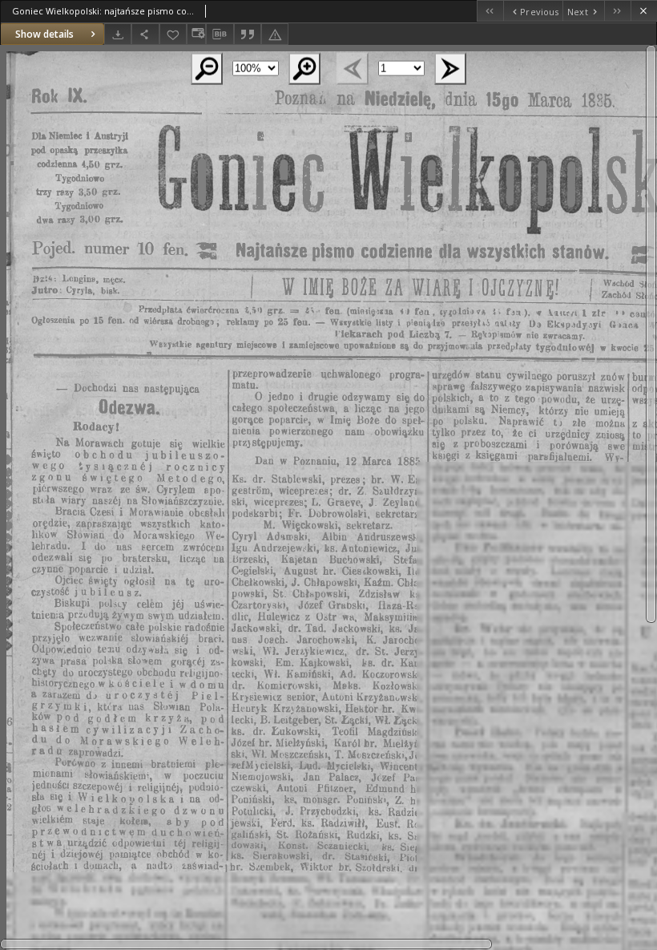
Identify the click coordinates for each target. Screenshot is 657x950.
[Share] (145, 34)
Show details (44, 34)
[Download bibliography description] (219, 34)
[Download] (117, 34)
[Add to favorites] (173, 34)
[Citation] (247, 34)
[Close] (644, 11)
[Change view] (196, 34)
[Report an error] (274, 34)
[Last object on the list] (617, 11)
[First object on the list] (490, 11)
